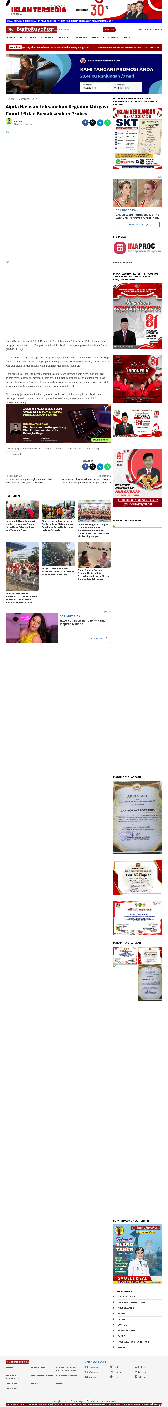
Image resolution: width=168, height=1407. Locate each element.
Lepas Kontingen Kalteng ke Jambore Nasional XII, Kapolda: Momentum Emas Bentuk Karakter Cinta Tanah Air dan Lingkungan (93, 530)
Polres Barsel (14, 454)
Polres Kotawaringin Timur (133, 1341)
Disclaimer (12, 1383)
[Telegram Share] (100, 122)
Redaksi (10, 1367)
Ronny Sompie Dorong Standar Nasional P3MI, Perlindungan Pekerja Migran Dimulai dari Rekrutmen (93, 574)
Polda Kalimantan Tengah (132, 1302)
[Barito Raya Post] (31, 29)
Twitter (117, 1367)
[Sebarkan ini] (85, 122)
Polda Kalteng (93, 448)
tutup (87, 1400)
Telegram (142, 1377)
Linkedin (142, 1372)
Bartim (122, 1313)
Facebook (93, 1367)
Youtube (92, 1377)
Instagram (118, 1372)
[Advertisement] (58, 235)
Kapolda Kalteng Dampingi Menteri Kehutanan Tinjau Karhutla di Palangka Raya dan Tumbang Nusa (20, 525)
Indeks (59, 1383)
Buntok (59, 448)
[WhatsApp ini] (107, 122)
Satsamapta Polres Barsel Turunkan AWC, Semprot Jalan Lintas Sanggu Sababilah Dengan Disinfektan (86, 479)
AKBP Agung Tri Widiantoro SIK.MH (24, 448)
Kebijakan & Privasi (66, 1375)
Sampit (122, 1336)
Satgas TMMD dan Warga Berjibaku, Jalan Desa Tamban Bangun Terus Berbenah (58, 571)
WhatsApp (93, 1372)
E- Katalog (11, 1388)
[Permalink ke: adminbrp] (11, 122)
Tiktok (116, 1377)
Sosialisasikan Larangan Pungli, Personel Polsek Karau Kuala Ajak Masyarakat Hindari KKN (29, 479)
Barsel (48, 448)
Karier (34, 1383)
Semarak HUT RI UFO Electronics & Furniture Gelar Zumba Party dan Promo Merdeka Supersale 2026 (21, 598)
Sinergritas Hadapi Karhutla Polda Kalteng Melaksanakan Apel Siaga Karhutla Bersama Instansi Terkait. (57, 525)
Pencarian (109, 29)
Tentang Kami (38, 1367)
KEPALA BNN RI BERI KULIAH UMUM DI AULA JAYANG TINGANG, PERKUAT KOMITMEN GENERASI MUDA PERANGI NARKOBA (88, 47)
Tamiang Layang (126, 1330)
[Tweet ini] (92, 122)
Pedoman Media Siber (42, 1375)
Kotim (121, 1347)
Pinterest (142, 1367)
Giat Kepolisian (74, 448)
